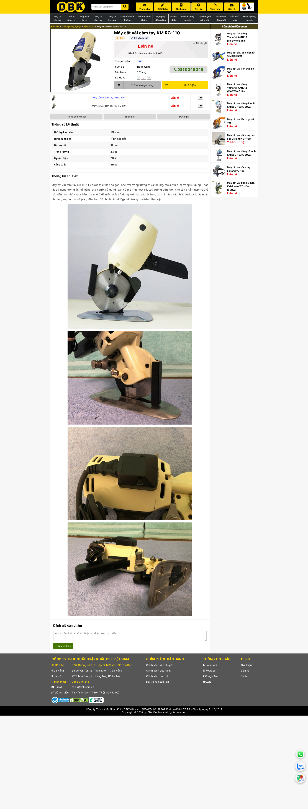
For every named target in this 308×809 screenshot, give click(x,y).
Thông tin (130, 116)
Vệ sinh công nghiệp (187, 18)
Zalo (208, 681)
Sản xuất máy (234, 18)
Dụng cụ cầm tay (98, 18)
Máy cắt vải (89, 26)
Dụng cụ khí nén (112, 18)
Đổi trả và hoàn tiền (157, 681)
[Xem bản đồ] (300, 778)
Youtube (210, 670)
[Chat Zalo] (300, 766)
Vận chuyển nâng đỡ (205, 18)
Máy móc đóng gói (221, 18)
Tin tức (245, 676)
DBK (139, 61)
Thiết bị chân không (144, 18)
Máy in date (173, 18)
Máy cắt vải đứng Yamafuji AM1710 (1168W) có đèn (237, 37)
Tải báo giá (201, 43)
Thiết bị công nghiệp (249, 18)
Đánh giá (184, 116)
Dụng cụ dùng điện (160, 18)
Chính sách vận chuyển (159, 665)
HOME (56, 26)
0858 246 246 (190, 69)
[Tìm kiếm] (125, 6)
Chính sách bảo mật (157, 676)
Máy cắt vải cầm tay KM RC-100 (109, 97)
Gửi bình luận (63, 646)
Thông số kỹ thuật (76, 116)
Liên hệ (245, 670)
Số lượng (120, 77)
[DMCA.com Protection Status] (79, 699)
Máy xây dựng (84, 18)
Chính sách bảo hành (158, 670)
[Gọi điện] (300, 754)
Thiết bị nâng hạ (71, 18)
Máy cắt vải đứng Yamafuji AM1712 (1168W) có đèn (237, 88)
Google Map (211, 676)
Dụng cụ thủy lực (57, 18)
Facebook (211, 665)
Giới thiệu (246, 665)
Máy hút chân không (127, 18)
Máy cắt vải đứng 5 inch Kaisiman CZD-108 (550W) (241, 186)
